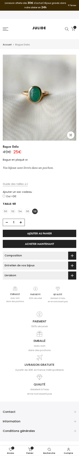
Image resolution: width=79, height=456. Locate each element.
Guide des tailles (15, 184)
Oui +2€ (11, 196)
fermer (73, 5)
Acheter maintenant (39, 244)
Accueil (7, 44)
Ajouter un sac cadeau (17, 192)
